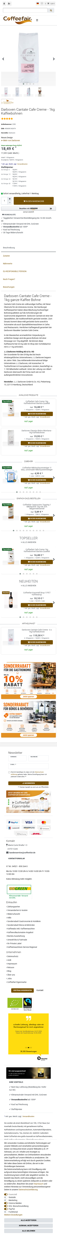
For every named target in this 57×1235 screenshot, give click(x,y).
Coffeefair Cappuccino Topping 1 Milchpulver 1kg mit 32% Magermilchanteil (37, 507)
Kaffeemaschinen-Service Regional (22, 947)
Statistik (12, 1197)
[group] (11, 408)
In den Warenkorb (34, 201)
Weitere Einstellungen (13, 1215)
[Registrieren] (9, 3)
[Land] (38, 3)
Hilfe (9, 918)
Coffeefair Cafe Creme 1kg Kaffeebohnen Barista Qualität (37, 402)
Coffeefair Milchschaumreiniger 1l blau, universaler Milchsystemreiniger (37, 469)
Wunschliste (10, 215)
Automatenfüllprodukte (42, 1130)
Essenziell (13, 1194)
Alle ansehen (29, 542)
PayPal (12, 1209)
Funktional (13, 1212)
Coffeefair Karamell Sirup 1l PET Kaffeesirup (36, 594)
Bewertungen (9, 287)
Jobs (9, 978)
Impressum (12, 964)
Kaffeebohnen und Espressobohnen (18, 1130)
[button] (28, 210)
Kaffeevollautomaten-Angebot (20, 932)
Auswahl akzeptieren (28, 1226)
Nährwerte (7, 263)
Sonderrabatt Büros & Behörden (21, 925)
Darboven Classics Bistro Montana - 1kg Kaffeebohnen (37, 432)
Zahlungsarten (13, 907)
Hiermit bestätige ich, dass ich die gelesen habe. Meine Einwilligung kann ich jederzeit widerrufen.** (29, 774)
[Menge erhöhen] (10, 199)
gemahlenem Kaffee (35, 1126)
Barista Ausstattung (16, 936)
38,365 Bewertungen (28, 1051)
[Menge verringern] (10, 203)
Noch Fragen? (9, 279)
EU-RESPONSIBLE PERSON (14, 271)
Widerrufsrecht (13, 914)
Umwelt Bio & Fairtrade (17, 940)
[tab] (28, 248)
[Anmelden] (4, 3)
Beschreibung (9, 248)
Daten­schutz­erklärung (28, 1189)
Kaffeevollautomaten (44, 1136)
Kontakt (40, 990)
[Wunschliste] (42, 3)
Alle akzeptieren (28, 1220)
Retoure (10, 967)
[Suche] (51, 10)
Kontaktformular (16, 859)
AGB (9, 960)
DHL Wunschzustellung (18, 1206)
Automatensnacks (11, 1133)
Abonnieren (29, 783)
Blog (9, 971)
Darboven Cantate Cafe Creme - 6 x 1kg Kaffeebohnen (37, 631)
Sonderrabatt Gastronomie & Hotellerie (24, 921)
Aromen (26, 1133)
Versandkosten (22, 164)
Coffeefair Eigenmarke (16, 982)
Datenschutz (12, 956)
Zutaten (6, 256)
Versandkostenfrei (19, 1099)
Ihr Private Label (14, 943)
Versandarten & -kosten (17, 910)
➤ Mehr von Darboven (10, 140)
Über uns (11, 975)
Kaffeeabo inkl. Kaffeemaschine (21, 929)
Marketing (13, 1200)
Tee (20, 1133)
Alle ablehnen (28, 1231)
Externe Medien (15, 1203)
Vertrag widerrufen (22, 990)
